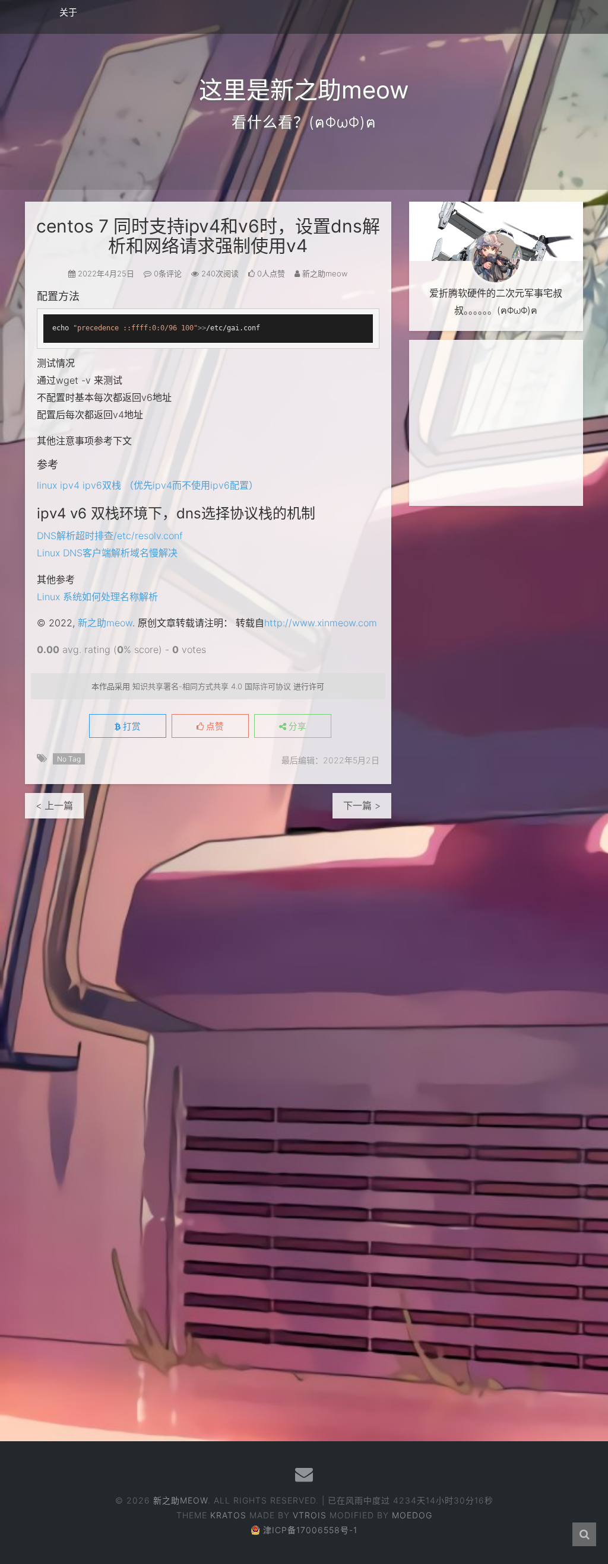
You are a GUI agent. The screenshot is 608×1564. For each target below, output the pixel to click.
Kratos (228, 1515)
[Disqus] (208, 966)
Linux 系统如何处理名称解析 (97, 597)
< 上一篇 (54, 805)
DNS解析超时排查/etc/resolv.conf (110, 535)
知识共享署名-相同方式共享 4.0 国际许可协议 (211, 686)
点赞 (214, 726)
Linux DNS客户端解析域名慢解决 (107, 553)
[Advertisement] (496, 423)
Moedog (412, 1515)
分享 (296, 726)
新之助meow (105, 623)
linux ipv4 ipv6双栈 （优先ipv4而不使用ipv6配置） (147, 485)
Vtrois (310, 1515)
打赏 (131, 726)
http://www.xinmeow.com (320, 623)
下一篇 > (362, 805)
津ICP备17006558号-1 (310, 1530)
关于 (68, 12)
